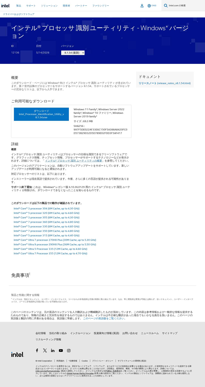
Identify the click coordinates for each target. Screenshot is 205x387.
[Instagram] (68, 351)
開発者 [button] (66, 5)
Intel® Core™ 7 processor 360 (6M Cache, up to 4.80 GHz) (46, 222)
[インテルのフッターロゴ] (17, 354)
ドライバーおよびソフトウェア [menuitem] (18, 14)
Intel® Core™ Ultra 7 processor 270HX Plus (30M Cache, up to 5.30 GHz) (55, 240)
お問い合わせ (130, 333)
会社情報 (41, 333)
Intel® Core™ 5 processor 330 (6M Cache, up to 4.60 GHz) (46, 226)
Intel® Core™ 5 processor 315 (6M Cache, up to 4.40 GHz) (46, 235)
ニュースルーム (150, 333)
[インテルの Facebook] (37, 351)
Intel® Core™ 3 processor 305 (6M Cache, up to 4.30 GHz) (46, 217)
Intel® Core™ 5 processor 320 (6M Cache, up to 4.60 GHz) (46, 213)
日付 (38, 46)
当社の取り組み (58, 333)
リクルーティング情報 (48, 339)
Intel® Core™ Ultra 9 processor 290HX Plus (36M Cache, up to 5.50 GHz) (55, 244)
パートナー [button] (81, 5)
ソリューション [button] (49, 5)
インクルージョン (80, 333)
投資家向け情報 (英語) (106, 333)
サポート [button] (31, 5)
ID (12, 46)
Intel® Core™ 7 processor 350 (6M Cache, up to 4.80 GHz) (46, 231)
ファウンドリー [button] (100, 5)
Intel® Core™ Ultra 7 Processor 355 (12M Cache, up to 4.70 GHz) (50, 253)
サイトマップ (169, 333)
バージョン (67, 46)
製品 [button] (18, 5)
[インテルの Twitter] (45, 351)
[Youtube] (61, 351)
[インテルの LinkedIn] (53, 351)
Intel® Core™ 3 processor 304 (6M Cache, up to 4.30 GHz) (46, 208)
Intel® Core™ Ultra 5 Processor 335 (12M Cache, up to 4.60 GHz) (50, 249)
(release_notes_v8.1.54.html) (165, 83)
